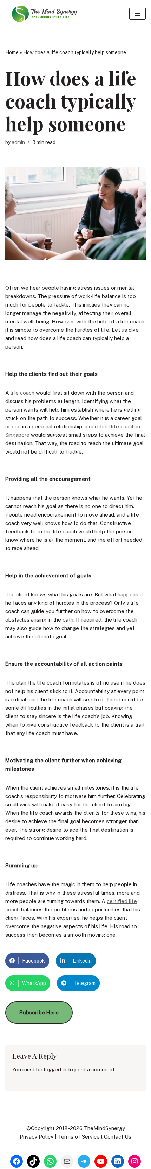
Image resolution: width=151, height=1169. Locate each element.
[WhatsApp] (50, 1161)
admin (18, 142)
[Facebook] (16, 1161)
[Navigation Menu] (137, 14)
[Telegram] (84, 1161)
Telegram (85, 983)
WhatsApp (34, 983)
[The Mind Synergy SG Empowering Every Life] (44, 13)
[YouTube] (100, 1161)
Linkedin (82, 961)
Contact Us (117, 1137)
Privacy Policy (36, 1137)
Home (12, 52)
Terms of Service (79, 1137)
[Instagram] (134, 1161)
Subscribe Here (39, 1012)
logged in (55, 1069)
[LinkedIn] (117, 1161)
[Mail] (67, 1161)
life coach (22, 393)
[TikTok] (33, 1161)
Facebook (33, 961)
